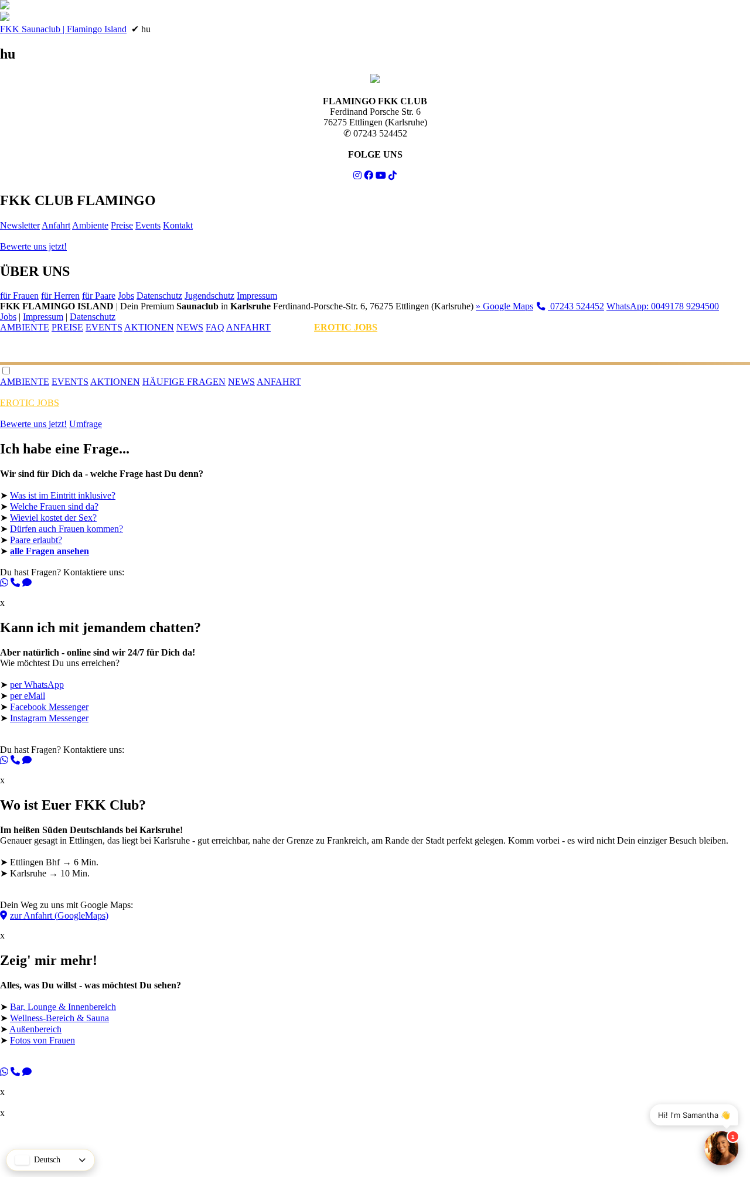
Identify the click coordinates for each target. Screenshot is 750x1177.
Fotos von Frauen (42, 1040)
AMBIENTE (24, 327)
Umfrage (85, 424)
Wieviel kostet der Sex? (53, 518)
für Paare (98, 296)
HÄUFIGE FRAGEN (184, 382)
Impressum (257, 296)
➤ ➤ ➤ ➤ (90, 1025)
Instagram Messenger (49, 718)
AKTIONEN (149, 327)
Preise (122, 225)
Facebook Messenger (49, 707)
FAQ (215, 327)
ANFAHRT (248, 327)
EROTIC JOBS (345, 327)
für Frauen (19, 296)
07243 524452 (576, 306)
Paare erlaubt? (36, 540)
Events (148, 225)
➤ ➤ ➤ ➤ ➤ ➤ (101, 524)
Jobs (126, 296)
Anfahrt (56, 225)
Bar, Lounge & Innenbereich (63, 1007)
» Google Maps (504, 306)
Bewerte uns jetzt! (33, 246)
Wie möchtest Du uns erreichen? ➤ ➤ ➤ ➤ (100, 702)
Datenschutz (159, 296)
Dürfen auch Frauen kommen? (66, 529)
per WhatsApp (37, 685)
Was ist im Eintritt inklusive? (62, 495)
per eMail (27, 696)
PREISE (67, 327)
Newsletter (20, 225)
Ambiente (90, 225)
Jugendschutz (209, 296)
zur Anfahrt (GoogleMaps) (59, 915)
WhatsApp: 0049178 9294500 (662, 306)
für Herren (60, 296)
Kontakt (178, 225)
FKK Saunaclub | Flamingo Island (63, 29)
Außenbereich (35, 1029)
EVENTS (104, 327)
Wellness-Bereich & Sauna (59, 1018)
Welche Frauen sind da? (54, 506)
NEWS (189, 327)
